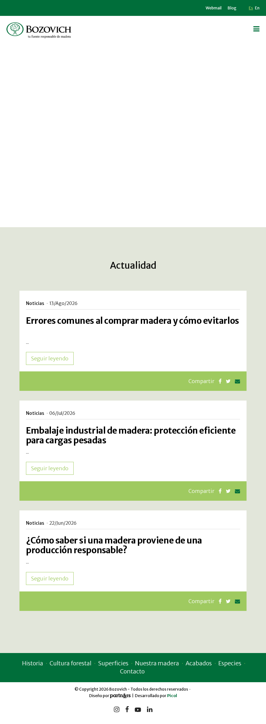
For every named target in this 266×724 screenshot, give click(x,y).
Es (251, 8)
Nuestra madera (157, 663)
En (257, 8)
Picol (172, 695)
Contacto (132, 671)
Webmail (214, 8)
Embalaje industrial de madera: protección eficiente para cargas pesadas (131, 435)
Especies (229, 663)
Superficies (113, 663)
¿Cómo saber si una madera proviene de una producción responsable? (114, 545)
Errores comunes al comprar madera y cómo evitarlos (132, 320)
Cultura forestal (70, 663)
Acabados (199, 663)
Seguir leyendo (49, 358)
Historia (32, 663)
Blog (232, 8)
